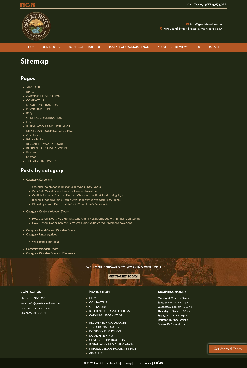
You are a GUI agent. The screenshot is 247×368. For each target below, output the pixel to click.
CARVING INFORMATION (43, 96)
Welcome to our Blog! (45, 241)
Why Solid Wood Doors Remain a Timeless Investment (65, 191)
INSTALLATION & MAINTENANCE (48, 126)
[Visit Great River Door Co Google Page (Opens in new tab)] (27, 5)
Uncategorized (48, 234)
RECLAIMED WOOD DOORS (44, 143)
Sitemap (31, 156)
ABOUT (162, 47)
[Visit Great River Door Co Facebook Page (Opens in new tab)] (22, 5)
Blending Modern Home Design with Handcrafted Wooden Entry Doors (76, 199)
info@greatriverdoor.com (206, 24)
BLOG (197, 47)
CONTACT (212, 47)
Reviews (31, 152)
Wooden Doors (48, 248)
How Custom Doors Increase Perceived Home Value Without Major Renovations (82, 222)
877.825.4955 (38, 298)
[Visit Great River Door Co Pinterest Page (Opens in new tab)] (33, 5)
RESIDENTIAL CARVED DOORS (46, 148)
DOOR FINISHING (38, 109)
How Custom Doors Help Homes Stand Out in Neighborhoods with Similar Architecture (86, 218)
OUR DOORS (51, 47)
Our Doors (33, 135)
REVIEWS (181, 47)
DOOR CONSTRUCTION (84, 47)
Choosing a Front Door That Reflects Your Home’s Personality (70, 204)
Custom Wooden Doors (54, 211)
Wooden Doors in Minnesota (57, 253)
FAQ (29, 113)
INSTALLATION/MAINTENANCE (131, 47)
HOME (32, 47)
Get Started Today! (123, 276)
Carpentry (45, 179)
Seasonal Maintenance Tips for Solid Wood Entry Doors (66, 186)
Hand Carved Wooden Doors (57, 230)
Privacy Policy (35, 139)
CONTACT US (35, 100)
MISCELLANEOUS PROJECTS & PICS (49, 130)
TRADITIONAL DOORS (41, 161)
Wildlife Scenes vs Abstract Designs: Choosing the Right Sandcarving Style (78, 195)
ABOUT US (33, 87)
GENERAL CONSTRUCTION (44, 117)
